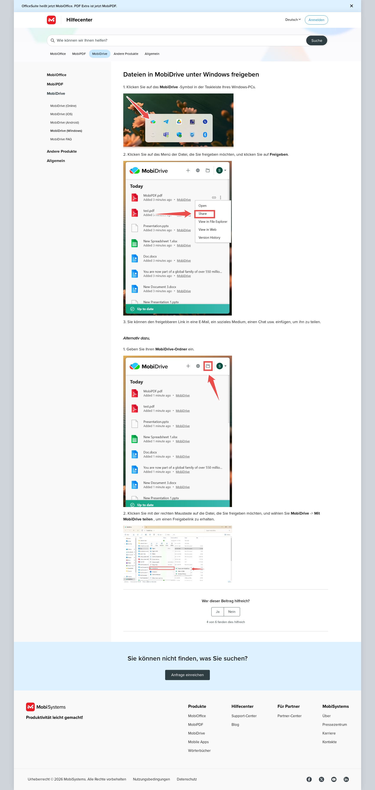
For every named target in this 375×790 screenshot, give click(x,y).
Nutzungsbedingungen (151, 779)
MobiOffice (58, 54)
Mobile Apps (198, 742)
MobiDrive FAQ (61, 139)
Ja (217, 612)
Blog (235, 724)
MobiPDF (79, 54)
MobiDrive (99, 54)
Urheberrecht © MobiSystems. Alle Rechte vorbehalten (77, 779)
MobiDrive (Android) (64, 122)
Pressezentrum (334, 724)
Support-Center (244, 716)
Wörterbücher (199, 750)
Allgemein (152, 54)
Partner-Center (290, 716)
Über (326, 716)
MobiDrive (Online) (63, 106)
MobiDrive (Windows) (66, 131)
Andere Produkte (126, 54)
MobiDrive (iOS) (61, 114)
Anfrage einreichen (187, 674)
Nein (231, 612)
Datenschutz (187, 779)
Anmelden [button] (316, 20)
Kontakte (329, 742)
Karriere (329, 733)
